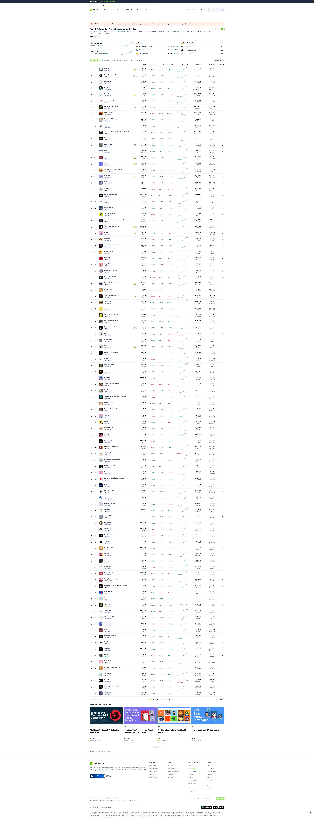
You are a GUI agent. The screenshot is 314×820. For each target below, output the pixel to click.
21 (170, 699)
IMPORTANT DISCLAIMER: (97, 812)
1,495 (104, 5)
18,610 (94, 5)
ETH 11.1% (146, 5)
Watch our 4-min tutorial (193, 31)
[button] (157, 747)
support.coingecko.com (174, 24)
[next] (173, 699)
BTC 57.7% (140, 5)
